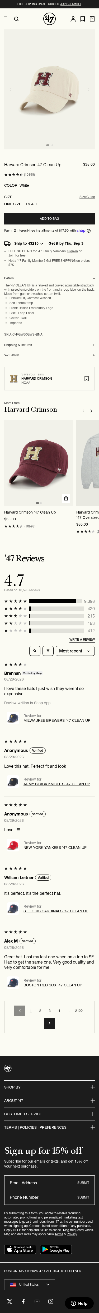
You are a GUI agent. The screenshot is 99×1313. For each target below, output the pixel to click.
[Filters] (48, 651)
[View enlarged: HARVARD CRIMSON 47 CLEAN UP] (49, 89)
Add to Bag (49, 219)
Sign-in (72, 251)
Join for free (16, 255)
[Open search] (16, 19)
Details (9, 278)
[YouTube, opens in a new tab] (37, 1301)
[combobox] (29, 1284)
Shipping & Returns (18, 345)
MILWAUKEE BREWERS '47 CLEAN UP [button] (56, 720)
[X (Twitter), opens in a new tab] (9, 1301)
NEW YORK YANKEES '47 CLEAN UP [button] (55, 847)
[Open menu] (7, 19)
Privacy (72, 1234)
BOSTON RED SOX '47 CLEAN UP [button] (52, 985)
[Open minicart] (92, 19)
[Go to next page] (49, 1023)
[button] (13, 174)
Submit (83, 1183)
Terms (59, 1234)
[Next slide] (88, 89)
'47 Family (11, 355)
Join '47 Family (70, 4)
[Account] (73, 19)
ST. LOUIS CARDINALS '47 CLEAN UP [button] (55, 911)
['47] (49, 19)
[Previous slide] (10, 89)
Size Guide (87, 197)
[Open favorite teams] (82, 19)
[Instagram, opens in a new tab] (50, 1301)
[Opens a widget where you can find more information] (79, 1303)
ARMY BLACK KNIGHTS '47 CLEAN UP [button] (56, 784)
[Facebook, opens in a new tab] (23, 1301)
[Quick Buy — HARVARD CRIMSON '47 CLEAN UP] (66, 498)
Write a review (82, 639)
